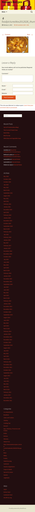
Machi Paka (6, 133)
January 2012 (7, 395)
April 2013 (6, 356)
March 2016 (7, 270)
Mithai (5, 455)
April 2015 (6, 295)
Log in (5, 489)
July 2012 (6, 378)
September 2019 (8, 226)
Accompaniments (8, 412)
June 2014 (6, 320)
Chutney (6, 420)
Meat (5, 453)
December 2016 (8, 251)
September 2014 (8, 315)
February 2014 (7, 331)
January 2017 (7, 248)
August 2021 (7, 196)
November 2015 (8, 281)
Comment (5, 73)
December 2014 (8, 306)
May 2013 (6, 353)
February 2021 (7, 204)
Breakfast (6, 415)
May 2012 (6, 384)
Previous (6, 34)
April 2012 (6, 386)
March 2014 (7, 328)
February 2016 (7, 273)
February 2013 (7, 362)
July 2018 (6, 234)
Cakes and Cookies (9, 417)
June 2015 (6, 290)
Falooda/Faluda (16, 159)
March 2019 (7, 229)
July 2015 (6, 287)
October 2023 (7, 182)
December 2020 (8, 209)
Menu (3, 12)
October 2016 (7, 256)
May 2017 (6, 243)
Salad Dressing (8, 461)
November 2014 (8, 309)
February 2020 (7, 215)
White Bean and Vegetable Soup (12, 138)
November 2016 (8, 254)
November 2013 (8, 339)
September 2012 (8, 373)
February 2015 (7, 301)
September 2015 (8, 284)
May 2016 (6, 265)
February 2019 (7, 232)
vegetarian (6, 478)
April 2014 (6, 326)
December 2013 (8, 337)
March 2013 (7, 359)
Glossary (6, 439)
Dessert (6, 426)
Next (30, 34)
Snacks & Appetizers (9, 466)
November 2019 (8, 220)
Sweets (6, 475)
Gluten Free (7, 441)
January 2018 (7, 240)
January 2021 (7, 207)
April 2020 (6, 212)
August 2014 (7, 317)
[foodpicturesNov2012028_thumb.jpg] (17, 44)
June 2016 (6, 262)
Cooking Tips (7, 423)
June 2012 (6, 381)
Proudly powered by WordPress (17, 508)
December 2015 (8, 279)
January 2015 (7, 303)
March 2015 (7, 298)
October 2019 (7, 223)
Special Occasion (8, 472)
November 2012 (8, 367)
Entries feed (7, 492)
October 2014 (7, 312)
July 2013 (6, 351)
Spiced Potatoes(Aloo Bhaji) (11, 127)
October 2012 (7, 370)
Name (4, 86)
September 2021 (8, 193)
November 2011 (8, 400)
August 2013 (7, 348)
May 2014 (6, 323)
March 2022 (7, 190)
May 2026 (6, 176)
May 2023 (6, 187)
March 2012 (7, 389)
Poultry (5, 458)
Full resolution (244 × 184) (22, 25)
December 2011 (8, 398)
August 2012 (7, 375)
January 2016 (7, 276)
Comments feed (8, 495)
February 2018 (7, 237)
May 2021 (6, 198)
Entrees (6, 436)
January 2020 (7, 218)
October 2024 (7, 179)
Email (4, 89)
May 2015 (6, 292)
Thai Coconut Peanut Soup (11, 130)
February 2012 (7, 392)
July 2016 (6, 259)
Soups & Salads (8, 469)
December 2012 (8, 364)
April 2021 (6, 201)
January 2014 (7, 334)
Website (4, 93)
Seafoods (6, 464)
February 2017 (7, 245)
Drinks (5, 433)
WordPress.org (8, 497)
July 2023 (6, 184)
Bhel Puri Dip (7, 135)
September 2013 (8, 345)
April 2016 (6, 267)
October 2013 (7, 342)
